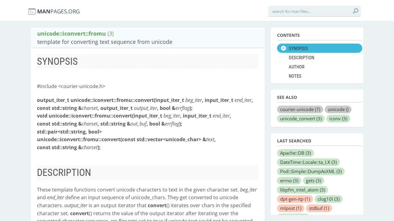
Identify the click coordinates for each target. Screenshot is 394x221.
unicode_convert (301, 118)
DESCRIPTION (301, 57)
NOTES (295, 76)
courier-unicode (300, 109)
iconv (338, 118)
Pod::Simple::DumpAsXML (311, 171)
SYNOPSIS (298, 48)
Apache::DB (295, 153)
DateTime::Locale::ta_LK (308, 162)
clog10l (329, 199)
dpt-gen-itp (295, 199)
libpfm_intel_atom (302, 190)
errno (289, 180)
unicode (338, 109)
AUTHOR (296, 67)
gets (313, 180)
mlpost (290, 208)
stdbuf (319, 208)
